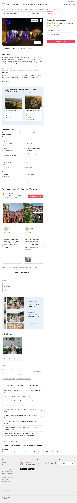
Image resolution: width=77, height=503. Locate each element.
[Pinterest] (45, 463)
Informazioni (7, 48)
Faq (14, 48)
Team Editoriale (6, 486)
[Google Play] (31, 469)
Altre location (33, 323)
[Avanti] (41, 108)
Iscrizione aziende (6, 481)
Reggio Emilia (42, 9)
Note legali (5, 464)
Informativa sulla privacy (8, 469)
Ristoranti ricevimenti (39, 451)
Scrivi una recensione (35, 196)
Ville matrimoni (5, 451)
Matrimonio (5, 9)
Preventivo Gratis (61, 41)
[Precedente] (4, 108)
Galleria (37, 43)
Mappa (30, 48)
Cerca (50, 13)
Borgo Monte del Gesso (33, 110)
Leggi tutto (5, 81)
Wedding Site (5, 490)
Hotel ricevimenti (28, 451)
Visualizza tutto (22, 182)
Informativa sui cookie (7, 471)
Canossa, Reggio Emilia (55, 26)
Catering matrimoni (50, 451)
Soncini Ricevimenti (10, 356)
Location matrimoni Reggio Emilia (23, 378)
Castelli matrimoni (61, 451)
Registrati (72, 4)
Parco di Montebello (11, 110)
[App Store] (23, 469)
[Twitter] (42, 463)
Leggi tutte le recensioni (22, 272)
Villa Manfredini (14, 441)
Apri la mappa (38, 371)
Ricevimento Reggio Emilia (9, 378)
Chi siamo (4, 483)
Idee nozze (44, 4)
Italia (64, 463)
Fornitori (38, 4)
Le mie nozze (23, 4)
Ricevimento (31, 4)
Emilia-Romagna (33, 9)
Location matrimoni (22, 9)
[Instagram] (48, 463)
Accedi (66, 4)
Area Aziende (71, 1)
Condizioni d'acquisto (7, 467)
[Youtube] (52, 463)
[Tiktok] (55, 463)
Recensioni (21, 48)
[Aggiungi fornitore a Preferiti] (41, 20)
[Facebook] (38, 463)
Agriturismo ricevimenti (16, 451)
